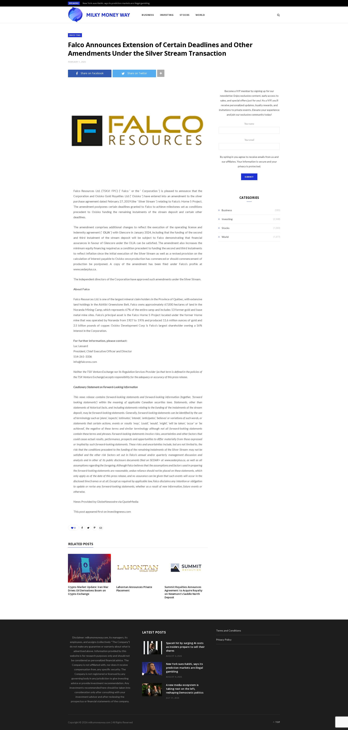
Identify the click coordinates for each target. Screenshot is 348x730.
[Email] (49, 224)
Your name (249, 123)
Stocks (185, 15)
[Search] (277, 15)
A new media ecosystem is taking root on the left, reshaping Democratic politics (184, 688)
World (200, 15)
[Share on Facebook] (49, 197)
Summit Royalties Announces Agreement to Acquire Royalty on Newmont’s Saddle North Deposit (183, 592)
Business (148, 15)
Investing (166, 15)
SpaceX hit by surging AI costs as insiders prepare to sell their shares (185, 646)
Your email (249, 140)
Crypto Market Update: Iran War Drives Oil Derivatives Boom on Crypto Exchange (88, 590)
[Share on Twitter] (49, 206)
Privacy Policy (223, 639)
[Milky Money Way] (99, 15)
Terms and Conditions (228, 630)
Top (277, 722)
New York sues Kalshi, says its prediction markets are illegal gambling (116, 3)
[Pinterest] (49, 215)
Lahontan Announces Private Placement (134, 588)
